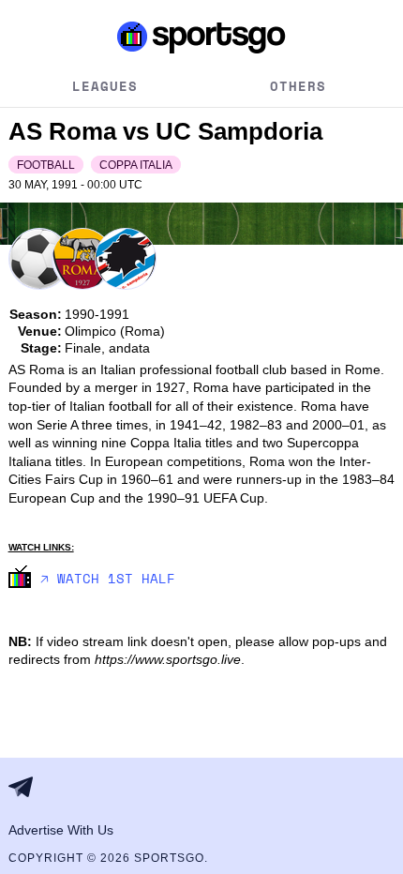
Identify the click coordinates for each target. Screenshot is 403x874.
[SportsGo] (202, 36)
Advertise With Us (60, 829)
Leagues (105, 86)
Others (298, 86)
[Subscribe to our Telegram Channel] (26, 787)
